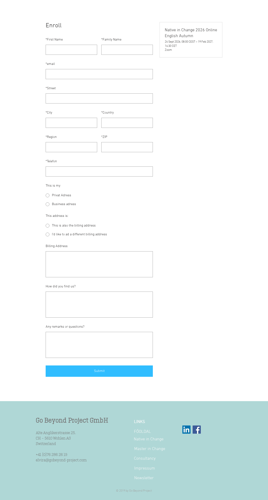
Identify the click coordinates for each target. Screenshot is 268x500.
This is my (53, 186)
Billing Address (57, 246)
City (49, 113)
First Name (54, 40)
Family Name (111, 40)
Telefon (51, 161)
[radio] (99, 195)
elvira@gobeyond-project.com (61, 459)
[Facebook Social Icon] (197, 429)
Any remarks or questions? (65, 327)
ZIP (104, 137)
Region (51, 137)
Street (51, 88)
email (50, 64)
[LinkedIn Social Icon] (186, 429)
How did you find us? (61, 286)
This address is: (57, 216)
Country (107, 113)
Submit (99, 371)
